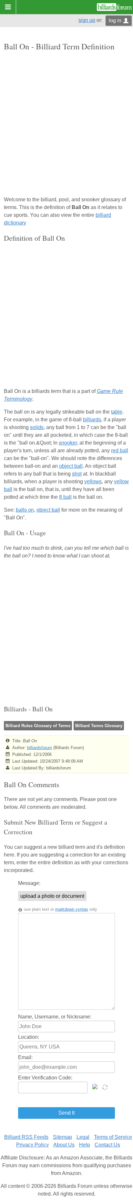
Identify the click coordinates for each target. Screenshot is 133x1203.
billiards (92, 419)
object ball (71, 466)
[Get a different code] (105, 1086)
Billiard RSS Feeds (26, 1137)
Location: (28, 1037)
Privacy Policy (32, 1145)
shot (77, 473)
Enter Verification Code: (45, 1077)
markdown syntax (71, 909)
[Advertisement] (66, 124)
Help (84, 1145)
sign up (86, 20)
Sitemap (62, 1137)
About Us (64, 1145)
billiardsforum (39, 747)
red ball (119, 450)
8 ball (65, 497)
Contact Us (107, 1145)
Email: (25, 1057)
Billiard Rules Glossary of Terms (37, 725)
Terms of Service (113, 1137)
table (116, 412)
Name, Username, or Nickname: (54, 1016)
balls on (25, 510)
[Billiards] (114, 7)
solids (37, 427)
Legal (83, 1137)
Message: (29, 883)
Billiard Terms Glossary (98, 725)
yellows (93, 481)
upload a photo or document (52, 896)
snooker (68, 443)
